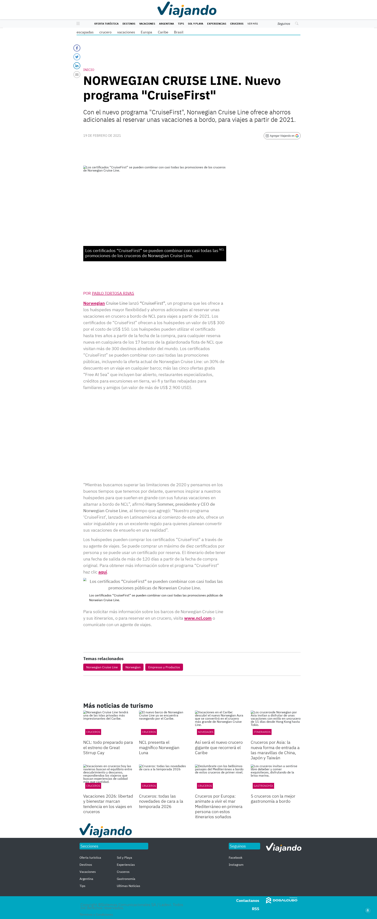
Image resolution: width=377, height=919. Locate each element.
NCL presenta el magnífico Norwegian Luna (159, 747)
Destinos (129, 23)
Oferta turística (106, 23)
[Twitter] (76, 56)
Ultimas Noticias (128, 886)
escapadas (85, 32)
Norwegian (94, 303)
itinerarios (262, 732)
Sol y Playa (195, 23)
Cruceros (236, 23)
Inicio (88, 70)
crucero (105, 32)
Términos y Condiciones (96, 914)
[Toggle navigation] (77, 24)
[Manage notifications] (368, 910)
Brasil (178, 32)
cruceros (93, 786)
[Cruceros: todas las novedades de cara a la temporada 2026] (164, 778)
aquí (102, 572)
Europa (146, 32)
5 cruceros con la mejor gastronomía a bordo (273, 798)
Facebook (235, 857)
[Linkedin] (76, 65)
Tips (181, 23)
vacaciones (126, 32)
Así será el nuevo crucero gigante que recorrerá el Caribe (219, 747)
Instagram (236, 865)
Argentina (166, 23)
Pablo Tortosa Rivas (113, 293)
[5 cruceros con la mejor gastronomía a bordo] (276, 778)
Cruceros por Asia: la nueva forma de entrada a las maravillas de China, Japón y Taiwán (275, 749)
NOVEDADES (205, 732)
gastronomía (263, 786)
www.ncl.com (198, 618)
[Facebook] (76, 48)
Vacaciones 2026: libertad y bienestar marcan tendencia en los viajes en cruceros (108, 803)
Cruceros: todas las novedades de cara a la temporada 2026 (161, 801)
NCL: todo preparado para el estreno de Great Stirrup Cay (108, 747)
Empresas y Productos (164, 667)
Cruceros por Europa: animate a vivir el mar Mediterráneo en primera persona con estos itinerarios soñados (218, 806)
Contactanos (247, 900)
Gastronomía (126, 879)
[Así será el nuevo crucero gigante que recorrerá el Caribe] (220, 725)
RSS (255, 908)
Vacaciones (147, 23)
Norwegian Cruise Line (102, 667)
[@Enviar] (76, 74)
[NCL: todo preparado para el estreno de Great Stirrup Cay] (108, 725)
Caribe (163, 32)
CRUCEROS (93, 732)
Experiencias (216, 23)
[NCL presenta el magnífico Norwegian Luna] (164, 725)
